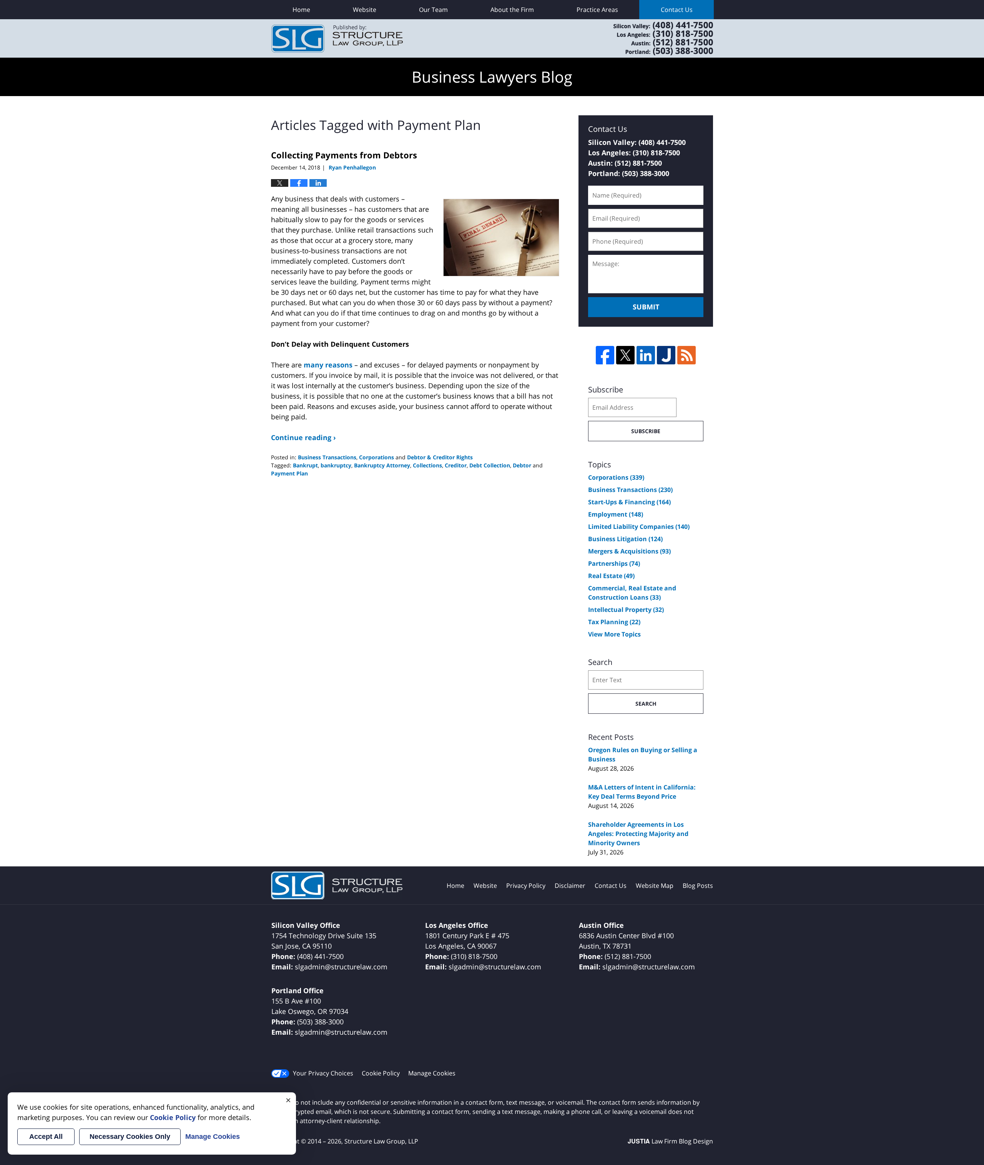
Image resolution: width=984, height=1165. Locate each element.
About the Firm (512, 9)
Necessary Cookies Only (130, 1136)
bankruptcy (336, 465)
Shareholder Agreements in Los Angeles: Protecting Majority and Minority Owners (638, 833)
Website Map (654, 885)
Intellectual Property (626, 609)
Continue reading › (303, 437)
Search (646, 703)
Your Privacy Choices (323, 1073)
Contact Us (677, 9)
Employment (615, 514)
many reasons (328, 364)
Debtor (522, 465)
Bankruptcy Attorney (382, 465)
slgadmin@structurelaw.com (341, 966)
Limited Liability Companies (639, 526)
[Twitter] (625, 355)
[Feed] (686, 355)
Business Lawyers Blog (337, 38)
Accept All (46, 1136)
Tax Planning (614, 622)
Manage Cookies (431, 1073)
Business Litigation (625, 539)
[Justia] (666, 355)
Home (301, 9)
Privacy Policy (525, 885)
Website (364, 9)
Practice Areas (597, 9)
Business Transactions (327, 457)
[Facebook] (605, 355)
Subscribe (645, 431)
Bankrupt (305, 465)
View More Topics (614, 634)
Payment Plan (289, 473)
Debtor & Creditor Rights (440, 457)
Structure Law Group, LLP (653, 38)
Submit (646, 306)
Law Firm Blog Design (670, 1141)
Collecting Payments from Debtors (344, 155)
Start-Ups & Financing (629, 502)
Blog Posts (698, 885)
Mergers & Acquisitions (629, 551)
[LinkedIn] (646, 355)
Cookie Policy (381, 1073)
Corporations (376, 457)
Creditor (456, 465)
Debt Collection (489, 465)
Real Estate (611, 576)
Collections (427, 465)
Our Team (433, 9)
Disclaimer (570, 885)
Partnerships (614, 563)
